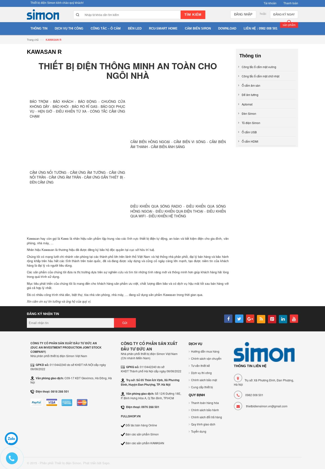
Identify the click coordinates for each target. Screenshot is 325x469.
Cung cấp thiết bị (202, 387)
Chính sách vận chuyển (206, 358)
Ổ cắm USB (249, 132)
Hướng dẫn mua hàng (205, 351)
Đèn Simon (249, 113)
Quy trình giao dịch (203, 424)
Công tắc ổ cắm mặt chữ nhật (260, 76)
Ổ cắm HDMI (250, 141)
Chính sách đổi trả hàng (206, 417)
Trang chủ (33, 39)
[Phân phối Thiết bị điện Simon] (43, 15)
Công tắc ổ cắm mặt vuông (259, 67)
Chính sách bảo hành (205, 410)
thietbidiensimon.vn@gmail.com (266, 406)
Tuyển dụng (198, 431)
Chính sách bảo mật (204, 380)
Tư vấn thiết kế (200, 366)
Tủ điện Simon (251, 123)
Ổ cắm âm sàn (251, 85)
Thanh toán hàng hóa (205, 403)
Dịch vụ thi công (201, 373)
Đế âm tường (250, 95)
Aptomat (247, 104)
